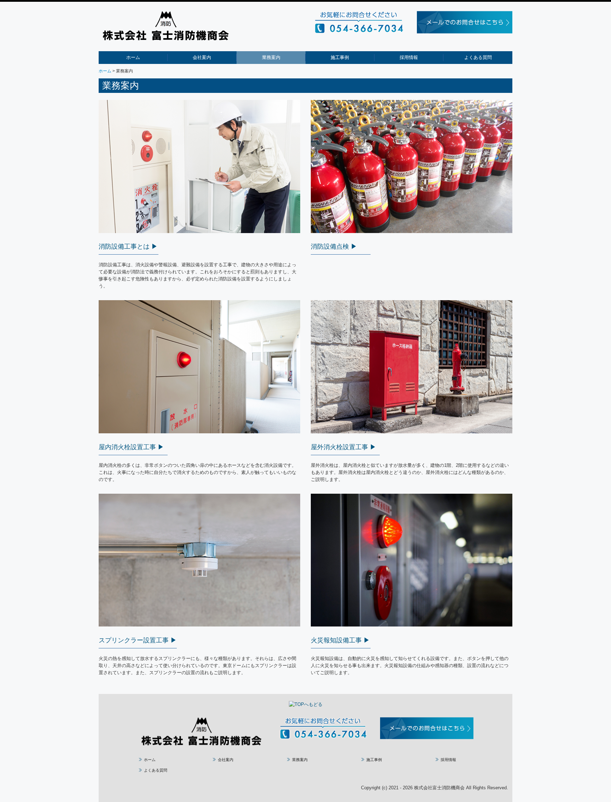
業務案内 (271, 57)
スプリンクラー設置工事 (134, 640)
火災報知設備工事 (336, 640)
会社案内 (202, 57)
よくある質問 (478, 57)
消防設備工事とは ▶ (128, 246)
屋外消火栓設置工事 (339, 447)
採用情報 (409, 57)
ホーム (133, 57)
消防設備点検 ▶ (334, 246)
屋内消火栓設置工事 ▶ (131, 447)
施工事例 (340, 57)
